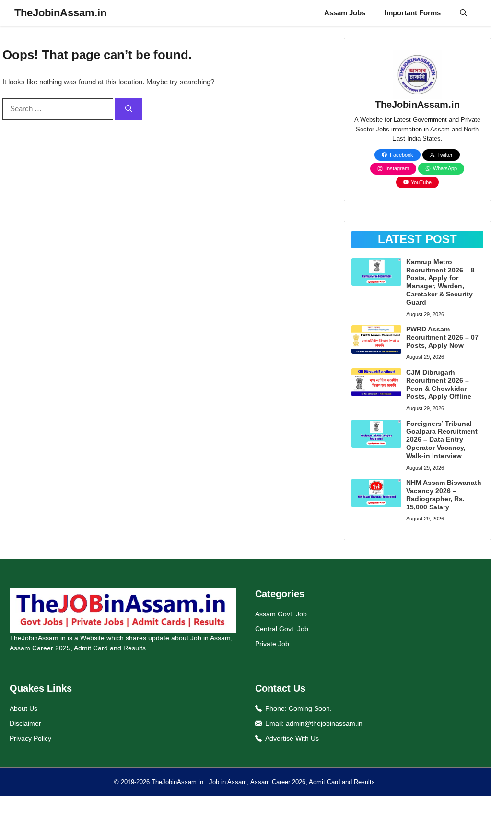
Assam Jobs (344, 13)
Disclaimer (25, 723)
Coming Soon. (310, 708)
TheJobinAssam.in (60, 13)
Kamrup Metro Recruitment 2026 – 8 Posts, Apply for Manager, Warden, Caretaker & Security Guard (440, 282)
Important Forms (413, 13)
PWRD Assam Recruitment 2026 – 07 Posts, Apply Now (442, 337)
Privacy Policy (30, 738)
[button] (463, 13)
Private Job (272, 644)
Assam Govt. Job (281, 614)
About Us (23, 708)
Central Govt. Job (281, 629)
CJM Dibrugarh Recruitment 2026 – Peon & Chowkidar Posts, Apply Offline (438, 384)
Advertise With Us (292, 738)
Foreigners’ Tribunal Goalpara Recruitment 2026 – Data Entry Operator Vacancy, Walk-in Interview (442, 440)
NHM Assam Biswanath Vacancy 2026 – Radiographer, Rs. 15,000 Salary (443, 494)
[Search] (128, 109)
